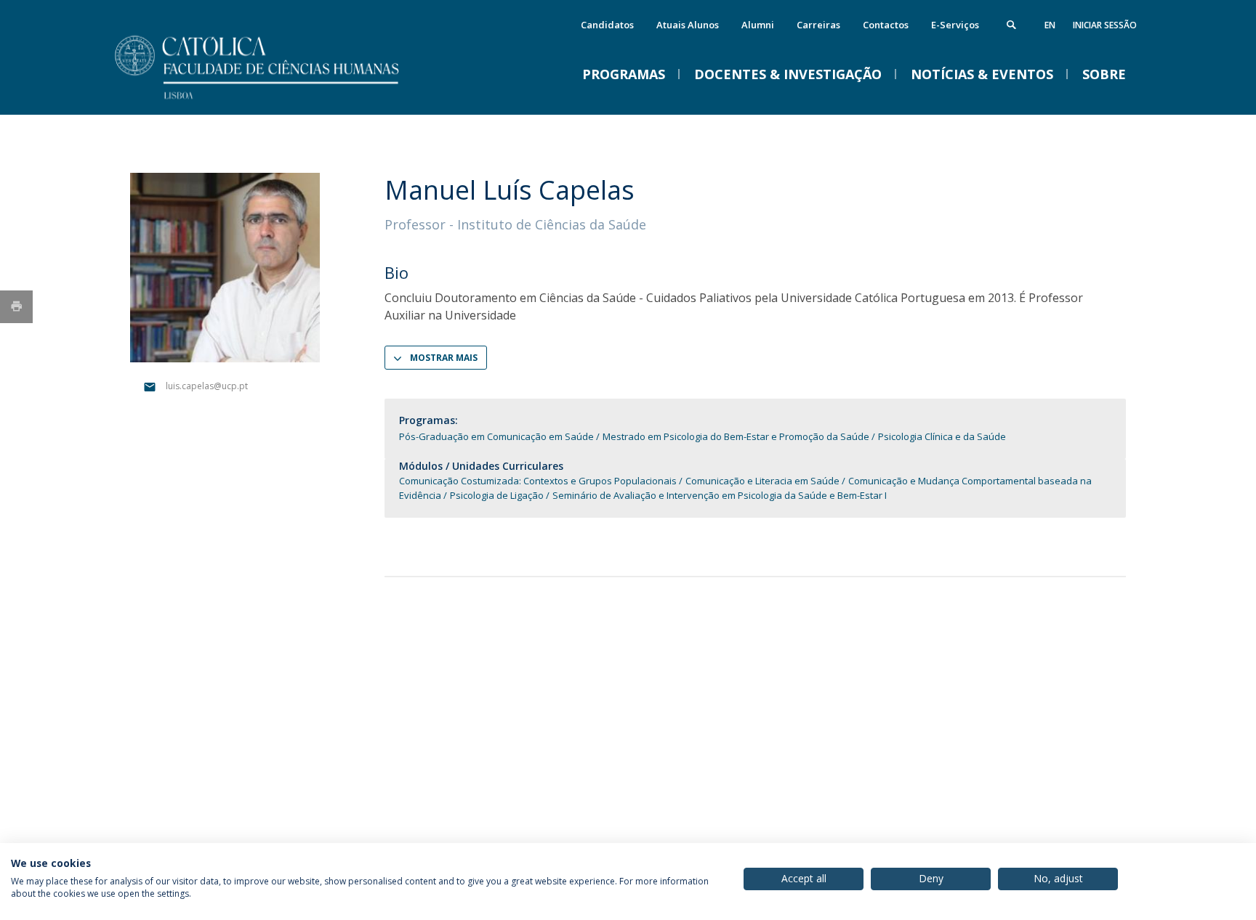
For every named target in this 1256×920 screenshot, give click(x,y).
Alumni (757, 24)
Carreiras (818, 24)
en (1049, 25)
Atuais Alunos (687, 24)
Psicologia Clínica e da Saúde (942, 436)
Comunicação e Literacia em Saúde (762, 480)
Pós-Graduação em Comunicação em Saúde (497, 436)
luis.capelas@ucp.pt (207, 386)
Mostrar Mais (444, 357)
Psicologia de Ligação (497, 495)
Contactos (886, 24)
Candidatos (607, 24)
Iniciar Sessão (1105, 25)
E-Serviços (955, 24)
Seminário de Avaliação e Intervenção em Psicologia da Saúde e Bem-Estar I (719, 495)
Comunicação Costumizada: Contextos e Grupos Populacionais (538, 480)
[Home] (275, 100)
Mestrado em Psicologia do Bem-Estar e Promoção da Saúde (736, 436)
